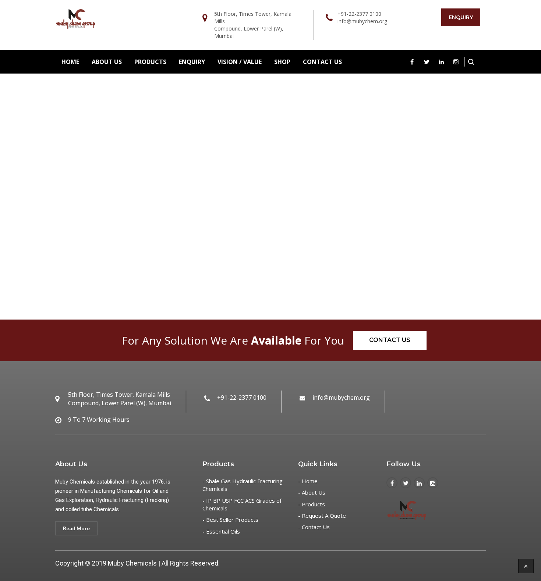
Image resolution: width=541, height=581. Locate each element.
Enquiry (461, 17)
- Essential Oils (221, 531)
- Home (308, 481)
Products (150, 62)
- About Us (311, 492)
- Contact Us (314, 527)
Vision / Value (240, 62)
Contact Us (322, 62)
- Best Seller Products (230, 519)
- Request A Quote (322, 515)
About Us (107, 62)
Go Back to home (270, 248)
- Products (311, 504)
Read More (76, 528)
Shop (282, 62)
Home (70, 62)
